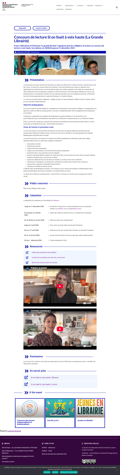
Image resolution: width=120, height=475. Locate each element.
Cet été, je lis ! (53, 420)
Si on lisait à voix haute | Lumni (44, 384)
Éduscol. (56, 200)
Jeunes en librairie (85, 420)
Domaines (80, 5)
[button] (116, 7)
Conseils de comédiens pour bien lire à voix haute (48, 257)
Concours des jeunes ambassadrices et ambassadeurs (25, 422)
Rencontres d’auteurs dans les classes (44, 262)
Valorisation (60, 9)
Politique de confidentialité (69, 472)
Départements (69, 5)
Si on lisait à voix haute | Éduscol (44, 377)
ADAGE (60, 209)
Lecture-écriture (14, 431)
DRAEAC (59, 5)
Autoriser (47, 472)
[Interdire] (117, 470)
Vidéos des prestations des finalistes (44, 252)
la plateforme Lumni (74, 209)
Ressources (98, 5)
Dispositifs (90, 5)
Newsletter (68, 9)
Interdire (55, 472)
